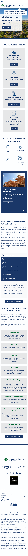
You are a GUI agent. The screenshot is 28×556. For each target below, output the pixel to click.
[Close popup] (26, 10)
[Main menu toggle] (25, 5)
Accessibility (22, 496)
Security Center (13, 496)
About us (3, 489)
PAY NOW (14, 128)
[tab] (14, 255)
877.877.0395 (8, 468)
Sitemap (21, 494)
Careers (2, 497)
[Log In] (19, 6)
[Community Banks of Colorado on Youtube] (20, 473)
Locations (12, 498)
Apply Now (14, 64)
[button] (22, 6)
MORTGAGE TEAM (14, 104)
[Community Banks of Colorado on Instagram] (10, 473)
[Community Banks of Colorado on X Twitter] (14, 473)
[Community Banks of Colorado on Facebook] (7, 473)
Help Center (12, 494)
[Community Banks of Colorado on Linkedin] (17, 473)
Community (3, 495)
